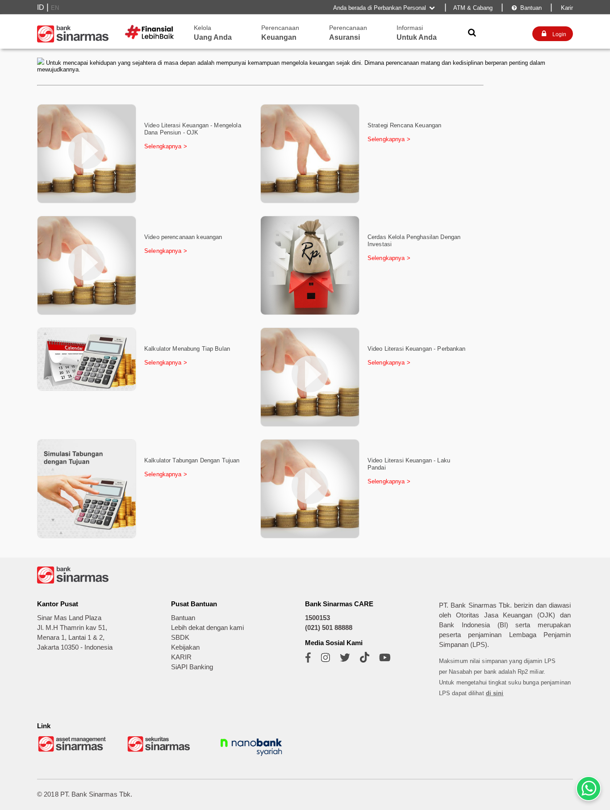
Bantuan (527, 7)
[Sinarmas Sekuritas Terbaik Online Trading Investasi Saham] (162, 750)
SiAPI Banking (192, 667)
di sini (495, 693)
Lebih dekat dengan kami (207, 627)
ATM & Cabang (473, 7)
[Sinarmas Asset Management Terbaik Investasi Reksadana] (73, 750)
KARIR (181, 657)
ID (40, 7)
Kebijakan (185, 647)
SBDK (180, 637)
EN (55, 7)
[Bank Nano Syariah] (251, 757)
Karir (566, 7)
